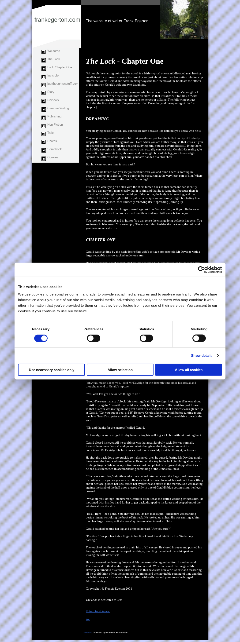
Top (88, 619)
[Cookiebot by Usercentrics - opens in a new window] (201, 269)
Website (87, 632)
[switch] (93, 338)
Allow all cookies (188, 370)
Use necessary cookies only (51, 370)
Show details (201, 355)
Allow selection (120, 370)
